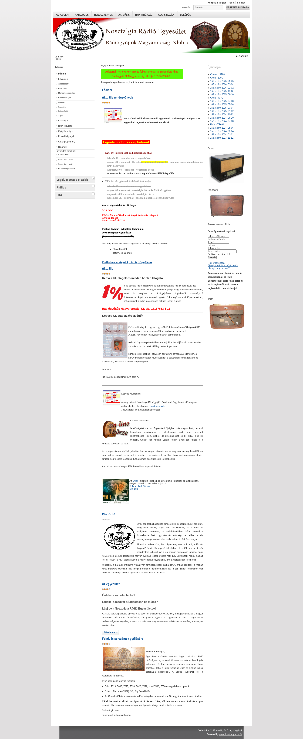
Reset (231, 2)
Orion (135, 481)
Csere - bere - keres (65, 160)
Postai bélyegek (66, 136)
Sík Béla (133, 488)
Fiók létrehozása (216, 263)
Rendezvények (103, 15)
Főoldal (62, 73)
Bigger (222, 2)
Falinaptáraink (63, 111)
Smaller (241, 2)
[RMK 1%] (142, 78)
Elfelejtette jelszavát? (219, 268)
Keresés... (187, 7)
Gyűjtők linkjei (65, 131)
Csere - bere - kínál (65, 164)
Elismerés (61, 103)
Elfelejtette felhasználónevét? (223, 265)
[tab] (93, 178)
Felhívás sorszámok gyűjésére (122, 638)
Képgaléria (62, 107)
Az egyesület (111, 584)
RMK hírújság (144, 15)
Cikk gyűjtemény (66, 141)
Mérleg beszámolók (66, 93)
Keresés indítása (237, 7)
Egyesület (63, 79)
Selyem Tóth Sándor (139, 486)
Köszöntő (108, 514)
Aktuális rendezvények (117, 97)
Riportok (62, 147)
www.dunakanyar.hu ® (230, 734)
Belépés (185, 15)
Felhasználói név (216, 236)
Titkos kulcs (214, 248)
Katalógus (82, 15)
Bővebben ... (111, 632)
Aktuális (124, 15)
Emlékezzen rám (216, 254)
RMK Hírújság (65, 126)
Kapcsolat (62, 15)
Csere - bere (63, 155)
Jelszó (211, 242)
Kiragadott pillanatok (66, 168)
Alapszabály (166, 15)
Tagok (60, 116)
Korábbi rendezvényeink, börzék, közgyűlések (127, 262)
